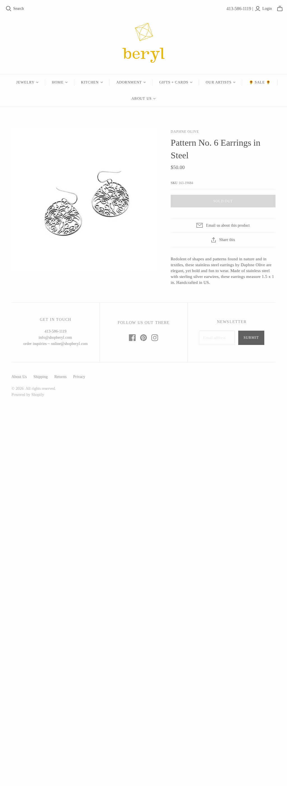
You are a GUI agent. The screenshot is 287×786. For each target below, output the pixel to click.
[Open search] (8, 8)
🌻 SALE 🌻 (260, 82)
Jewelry (25, 82)
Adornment (129, 82)
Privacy (79, 377)
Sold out (223, 201)
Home (58, 82)
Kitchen (90, 82)
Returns (60, 377)
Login (267, 8)
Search (18, 8)
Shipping (40, 377)
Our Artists (218, 82)
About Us (141, 98)
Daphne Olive (185, 132)
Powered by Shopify (27, 395)
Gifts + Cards (174, 82)
